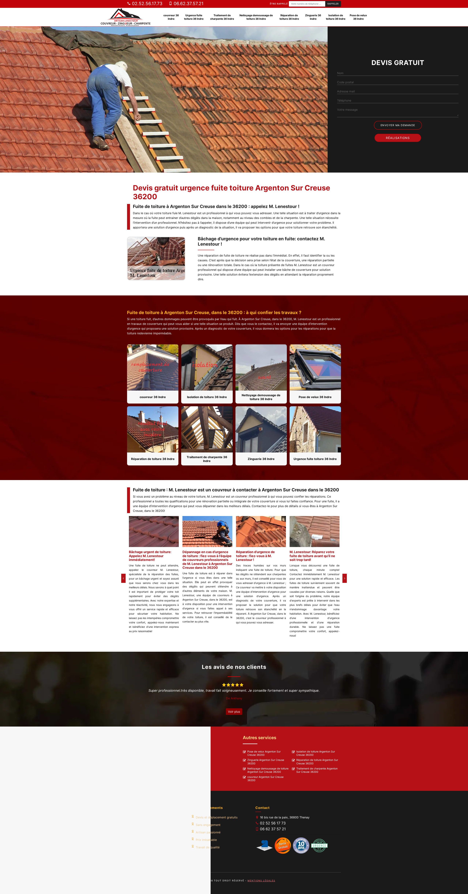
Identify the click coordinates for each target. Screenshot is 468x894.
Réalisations (398, 138)
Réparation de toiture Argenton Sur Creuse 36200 (317, 761)
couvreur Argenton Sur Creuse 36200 (265, 778)
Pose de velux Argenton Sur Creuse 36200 (264, 753)
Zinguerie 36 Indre (313, 17)
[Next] (344, 578)
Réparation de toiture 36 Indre (289, 17)
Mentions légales (261, 880)
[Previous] (123, 578)
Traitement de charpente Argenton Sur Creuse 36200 (317, 770)
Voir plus (234, 711)
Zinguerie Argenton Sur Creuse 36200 (265, 761)
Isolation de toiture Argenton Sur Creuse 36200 (315, 753)
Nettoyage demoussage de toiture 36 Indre (256, 17)
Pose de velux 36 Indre (358, 17)
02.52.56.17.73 (146, 3)
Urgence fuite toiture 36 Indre (193, 17)
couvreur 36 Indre (171, 17)
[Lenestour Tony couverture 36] (126, 17)
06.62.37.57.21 (187, 3)
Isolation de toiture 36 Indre (335, 17)
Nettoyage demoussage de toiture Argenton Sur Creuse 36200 (267, 770)
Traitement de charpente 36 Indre (222, 17)
